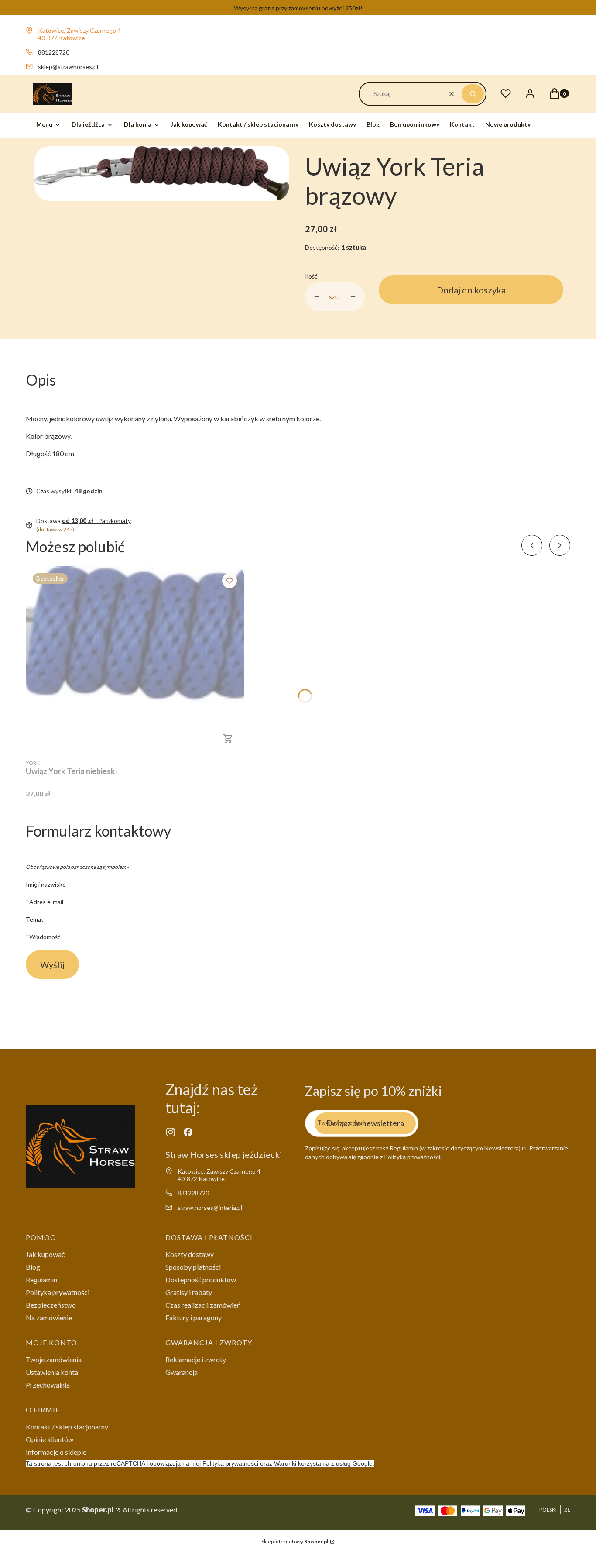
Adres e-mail (46, 902)
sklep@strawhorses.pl (68, 66)
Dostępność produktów (200, 1279)
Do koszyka (228, 738)
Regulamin (41, 1279)
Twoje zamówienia (54, 1359)
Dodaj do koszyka (471, 290)
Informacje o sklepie (56, 1452)
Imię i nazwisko (46, 884)
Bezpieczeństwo (51, 1305)
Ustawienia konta (52, 1372)
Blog (33, 1267)
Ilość (311, 276)
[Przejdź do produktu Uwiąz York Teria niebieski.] (135, 660)
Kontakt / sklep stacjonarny (67, 1426)
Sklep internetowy (295, 1541)
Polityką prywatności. (413, 1156)
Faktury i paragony (193, 1317)
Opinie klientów (49, 1439)
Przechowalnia (48, 1385)
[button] (473, 93)
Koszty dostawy (189, 1254)
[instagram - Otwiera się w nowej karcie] (170, 1132)
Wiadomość (45, 936)
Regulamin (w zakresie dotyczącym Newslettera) (455, 1148)
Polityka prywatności (57, 1292)
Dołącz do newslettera (365, 1123)
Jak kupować (45, 1254)
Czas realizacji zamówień (203, 1305)
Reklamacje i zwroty (195, 1359)
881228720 (53, 52)
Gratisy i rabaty (188, 1292)
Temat (35, 919)
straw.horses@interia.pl (210, 1207)
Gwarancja (181, 1372)
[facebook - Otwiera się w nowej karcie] (188, 1132)
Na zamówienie (49, 1317)
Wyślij (52, 964)
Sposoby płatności (193, 1267)
